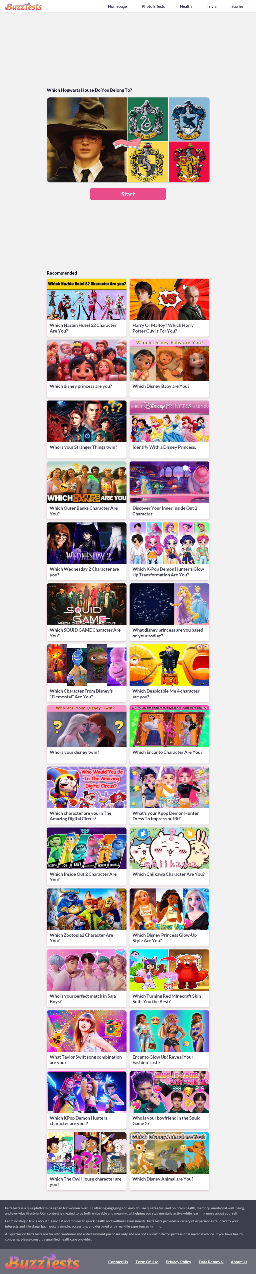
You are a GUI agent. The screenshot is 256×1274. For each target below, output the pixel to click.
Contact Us (118, 1261)
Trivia (211, 6)
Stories (238, 6)
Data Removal (211, 1261)
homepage (117, 6)
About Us (239, 1261)
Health (186, 6)
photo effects (153, 6)
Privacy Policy (178, 1261)
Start (128, 194)
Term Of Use (147, 1261)
